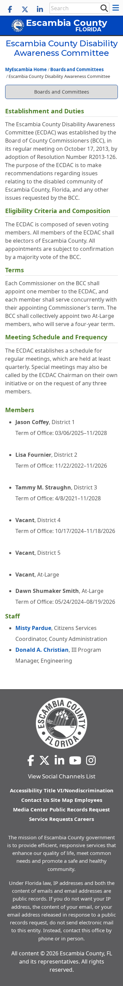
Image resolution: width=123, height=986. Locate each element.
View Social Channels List (61, 776)
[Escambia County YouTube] (75, 760)
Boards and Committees (77, 69)
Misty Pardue (33, 628)
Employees (88, 799)
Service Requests (51, 818)
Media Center (30, 809)
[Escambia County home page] (61, 723)
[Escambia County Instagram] (91, 760)
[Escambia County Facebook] (10, 9)
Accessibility (26, 790)
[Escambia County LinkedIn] (40, 9)
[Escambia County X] (25, 9)
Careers (84, 818)
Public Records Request (80, 809)
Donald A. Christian (42, 649)
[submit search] (104, 7)
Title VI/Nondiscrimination (78, 790)
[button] (116, 8)
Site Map (62, 799)
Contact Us (35, 799)
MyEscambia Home (26, 69)
